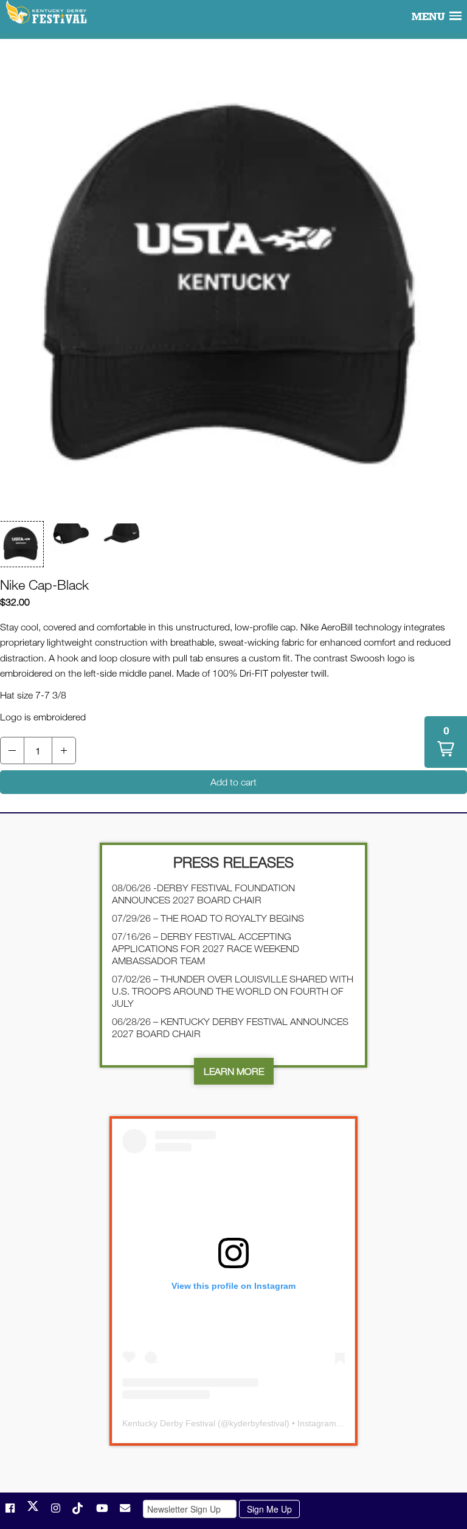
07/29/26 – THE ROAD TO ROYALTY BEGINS (208, 918)
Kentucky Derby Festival (47, 13)
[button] (20, 544)
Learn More (234, 1071)
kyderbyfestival (257, 1423)
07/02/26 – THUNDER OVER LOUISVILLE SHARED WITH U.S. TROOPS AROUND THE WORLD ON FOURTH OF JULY (232, 991)
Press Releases (233, 862)
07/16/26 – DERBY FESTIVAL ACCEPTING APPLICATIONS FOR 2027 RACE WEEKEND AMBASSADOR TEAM (205, 948)
